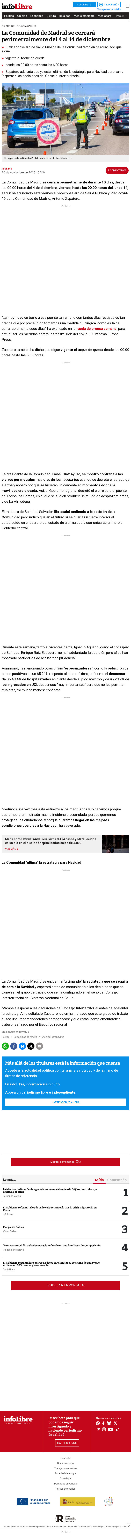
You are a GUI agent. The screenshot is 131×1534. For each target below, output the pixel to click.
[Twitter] (115, 1423)
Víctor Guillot (10, 1231)
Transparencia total (108, 9)
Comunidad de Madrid (25, 1037)
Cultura (51, 16)
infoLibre (8, 1214)
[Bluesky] (109, 1423)
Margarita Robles (13, 1227)
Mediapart (104, 16)
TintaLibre (120, 16)
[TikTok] (118, 1430)
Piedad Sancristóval (13, 1249)
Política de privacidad (65, 1483)
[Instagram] (104, 1430)
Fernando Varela (12, 1196)
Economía (36, 16)
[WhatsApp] (98, 1423)
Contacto (65, 1458)
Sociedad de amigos (65, 1473)
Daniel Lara (9, 1269)
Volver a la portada (65, 1285)
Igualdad (64, 16)
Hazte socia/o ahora (65, 1102)
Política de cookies (65, 1488)
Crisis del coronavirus (52, 1037)
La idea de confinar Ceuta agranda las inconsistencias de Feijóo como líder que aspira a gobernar (50, 1190)
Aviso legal (65, 1478)
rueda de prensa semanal (96, 329)
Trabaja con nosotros (65, 1468)
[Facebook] (103, 1423)
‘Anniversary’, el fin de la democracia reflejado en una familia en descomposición (52, 1245)
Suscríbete (84, 4)
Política (9, 16)
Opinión (22, 16)
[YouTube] (110, 1430)
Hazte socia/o (67, 1443)
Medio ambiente (84, 16)
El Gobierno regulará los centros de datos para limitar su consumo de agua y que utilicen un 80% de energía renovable (51, 1264)
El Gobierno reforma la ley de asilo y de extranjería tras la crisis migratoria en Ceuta (50, 1209)
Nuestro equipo (65, 1463)
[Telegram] (98, 1430)
